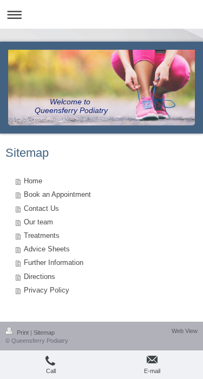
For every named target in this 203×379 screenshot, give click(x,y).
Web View (185, 331)
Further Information (53, 263)
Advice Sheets (47, 249)
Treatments (42, 236)
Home (33, 181)
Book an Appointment (57, 194)
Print (22, 332)
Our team (38, 222)
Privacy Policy (46, 290)
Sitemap (44, 332)
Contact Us (41, 208)
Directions (39, 277)
